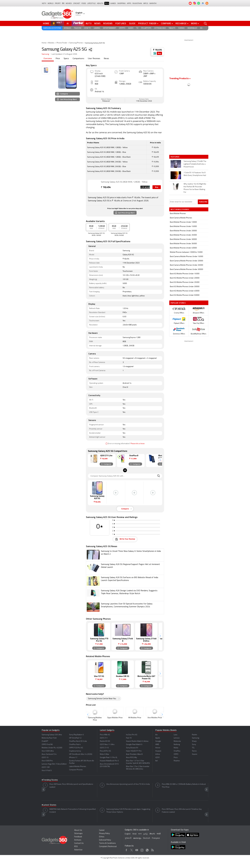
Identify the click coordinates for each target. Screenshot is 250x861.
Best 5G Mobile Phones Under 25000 (184, 282)
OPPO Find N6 (47, 745)
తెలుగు (152, 834)
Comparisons (78, 59)
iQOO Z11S (104, 748)
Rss (152, 850)
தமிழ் (145, 834)
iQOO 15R (46, 767)
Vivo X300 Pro (47, 761)
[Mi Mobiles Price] (135, 711)
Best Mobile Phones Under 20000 (183, 231)
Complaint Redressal (108, 847)
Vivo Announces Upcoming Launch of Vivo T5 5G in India (128, 784)
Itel (156, 761)
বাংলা (140, 834)
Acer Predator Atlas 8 (134, 754)
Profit (58, 3)
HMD (157, 745)
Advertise (78, 850)
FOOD (84, 3)
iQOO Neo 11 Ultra (107, 745)
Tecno (194, 751)
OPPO (176, 754)
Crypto (122, 28)
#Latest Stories (49, 805)
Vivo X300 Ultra (48, 751)
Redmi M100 (105, 741)
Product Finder (147, 23)
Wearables (192, 28)
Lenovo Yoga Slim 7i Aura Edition (54, 764)
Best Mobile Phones (178, 214)
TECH (107, 3)
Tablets (172, 28)
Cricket (76, 3)
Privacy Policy (104, 834)
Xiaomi (194, 754)
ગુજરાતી (128, 838)
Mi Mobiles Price (134, 718)
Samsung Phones (76, 43)
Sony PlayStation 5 (76, 735)
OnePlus (177, 751)
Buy (159, 53)
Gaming (97, 28)
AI (68, 23)
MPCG (145, 3)
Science (181, 28)
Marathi (152, 3)
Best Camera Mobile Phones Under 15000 (186, 257)
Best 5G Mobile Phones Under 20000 (184, 278)
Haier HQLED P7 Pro (134, 751)
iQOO (157, 758)
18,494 (106, 187)
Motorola (177, 741)
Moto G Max (104, 754)
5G (201, 28)
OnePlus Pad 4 (75, 745)
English (128, 834)
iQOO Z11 (104, 738)
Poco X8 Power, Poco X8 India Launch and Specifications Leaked (71, 785)
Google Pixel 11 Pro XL (108, 758)
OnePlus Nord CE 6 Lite (78, 741)
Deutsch (146, 838)
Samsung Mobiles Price (95, 719)
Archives (77, 840)
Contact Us (79, 843)
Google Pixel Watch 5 (134, 745)
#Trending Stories (50, 780)
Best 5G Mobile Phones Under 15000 (184, 274)
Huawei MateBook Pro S (109, 761)
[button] (160, 460)
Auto (89, 23)
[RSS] (206, 3)
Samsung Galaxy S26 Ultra (52, 735)
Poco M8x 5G (105, 735)
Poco (176, 758)
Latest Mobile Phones (77, 767)
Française (156, 838)
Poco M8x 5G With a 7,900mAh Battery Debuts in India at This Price (184, 785)
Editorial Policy (105, 840)
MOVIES (69, 3)
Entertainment (109, 28)
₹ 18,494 (157, 50)
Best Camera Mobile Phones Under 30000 (186, 269)
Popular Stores (178, 302)
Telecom (77, 28)
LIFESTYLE (91, 3)
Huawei (158, 751)
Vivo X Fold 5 (47, 771)
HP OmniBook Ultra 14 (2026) (80, 754)
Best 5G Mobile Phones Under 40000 (184, 291)
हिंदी (63, 3)
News (97, 23)
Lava (175, 735)
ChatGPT (45, 741)
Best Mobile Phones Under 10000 (183, 222)
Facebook (126, 850)
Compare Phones (76, 770)
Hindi (134, 834)
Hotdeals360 (160, 28)
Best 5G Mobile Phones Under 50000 (184, 295)
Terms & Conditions (107, 843)
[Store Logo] (154, 53)
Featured (175, 156)
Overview (47, 59)
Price (58, 59)
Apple (157, 738)
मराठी (159, 834)
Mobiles (67, 28)
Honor (157, 748)
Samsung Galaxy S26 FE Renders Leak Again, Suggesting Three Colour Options (128, 810)
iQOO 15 (45, 758)
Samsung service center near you (102, 699)
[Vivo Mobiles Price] (155, 711)
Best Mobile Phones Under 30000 (183, 239)
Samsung (45, 54)
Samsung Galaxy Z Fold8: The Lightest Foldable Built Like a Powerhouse (195, 164)
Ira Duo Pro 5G (131, 735)
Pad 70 (129, 738)
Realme (177, 761)
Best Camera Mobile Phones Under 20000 (186, 261)
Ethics (101, 837)
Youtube (136, 850)
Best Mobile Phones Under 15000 (183, 226)
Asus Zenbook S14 (49, 754)
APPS (129, 3)
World (51, 3)
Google (158, 741)
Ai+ (156, 735)
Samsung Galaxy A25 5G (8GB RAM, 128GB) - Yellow (124, 182)
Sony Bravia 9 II (132, 748)
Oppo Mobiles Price (115, 718)
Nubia (176, 748)
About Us (78, 830)
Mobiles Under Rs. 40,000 (52, 748)
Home (46, 23)
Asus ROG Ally (131, 758)
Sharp (194, 741)
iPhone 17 (73, 758)
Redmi (194, 735)
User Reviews (94, 59)
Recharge (181, 23)
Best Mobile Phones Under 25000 (183, 235)
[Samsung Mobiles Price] (95, 711)
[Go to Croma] (94, 186)
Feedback (78, 837)
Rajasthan (137, 3)
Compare (166, 23)
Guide (132, 23)
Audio (130, 28)
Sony (194, 745)
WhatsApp (147, 850)
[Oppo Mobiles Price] (115, 711)
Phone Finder (62, 43)
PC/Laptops (146, 28)
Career (102, 830)
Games (113, 3)
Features (120, 23)
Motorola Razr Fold (49, 738)
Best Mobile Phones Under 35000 (183, 244)
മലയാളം (137, 838)
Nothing (177, 745)
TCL (193, 748)
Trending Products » (180, 78)
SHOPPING (121, 3)
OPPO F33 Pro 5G (76, 748)
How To (87, 28)
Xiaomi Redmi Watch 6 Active (137, 741)
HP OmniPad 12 (75, 738)
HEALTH (100, 3)
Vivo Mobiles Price (155, 718)
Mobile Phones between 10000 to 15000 (186, 252)
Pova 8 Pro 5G (105, 751)
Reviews (108, 23)
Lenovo (177, 738)
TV (137, 28)
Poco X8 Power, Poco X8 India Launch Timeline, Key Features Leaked (182, 810)
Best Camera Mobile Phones (181, 218)
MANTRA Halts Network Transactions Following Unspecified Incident (72, 810)
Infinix (157, 754)
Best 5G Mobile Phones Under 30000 (184, 287)
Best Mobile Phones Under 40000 (183, 248)
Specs (66, 59)
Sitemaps (78, 834)
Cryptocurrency (75, 751)
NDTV (44, 3)
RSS (76, 847)
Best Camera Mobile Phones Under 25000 (186, 265)
